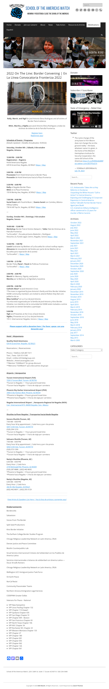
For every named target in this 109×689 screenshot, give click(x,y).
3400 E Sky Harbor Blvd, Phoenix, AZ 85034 (23, 393)
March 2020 (75, 284)
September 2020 (77, 271)
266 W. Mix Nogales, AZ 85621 (18, 487)
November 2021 (76, 240)
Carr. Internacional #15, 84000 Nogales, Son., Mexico (27, 405)
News (50, 25)
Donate (18, 25)
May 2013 (74, 338)
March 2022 (75, 238)
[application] (86, 120)
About (42, 25)
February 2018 (76, 327)
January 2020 (75, 289)
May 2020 (74, 279)
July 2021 (73, 245)
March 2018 (75, 325)
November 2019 (76, 294)
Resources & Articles (76, 25)
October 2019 (75, 297)
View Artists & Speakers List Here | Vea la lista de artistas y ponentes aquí (36, 499)
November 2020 (76, 266)
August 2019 (75, 299)
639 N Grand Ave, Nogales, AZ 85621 (21, 343)
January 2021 (75, 261)
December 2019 (76, 292)
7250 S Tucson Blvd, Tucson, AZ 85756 (22, 380)
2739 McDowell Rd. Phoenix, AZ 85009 (22, 467)
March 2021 (75, 256)
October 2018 (75, 315)
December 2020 (76, 263)
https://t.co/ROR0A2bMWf (93, 161)
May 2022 (74, 233)
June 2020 (74, 276)
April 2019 (74, 304)
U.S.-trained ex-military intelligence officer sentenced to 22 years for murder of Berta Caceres (84, 210)
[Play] (73, 126)
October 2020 (75, 269)
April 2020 (74, 281)
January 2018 (75, 330)
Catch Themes (78, 686)
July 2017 (73, 332)
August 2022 (75, 225)
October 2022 (75, 222)
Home (9, 25)
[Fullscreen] (100, 126)
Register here (37, 133)
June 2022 (74, 230)
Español (10, 30)
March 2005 (75, 340)
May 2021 (74, 251)
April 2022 (74, 235)
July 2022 (73, 228)
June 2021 (74, 248)
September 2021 (77, 243)
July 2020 (73, 274)
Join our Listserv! (30, 25)
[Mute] (96, 126)
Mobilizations (93, 25)
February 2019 (76, 309)
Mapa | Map (41, 207)
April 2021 (74, 253)
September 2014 (77, 335)
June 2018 (74, 320)
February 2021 (76, 258)
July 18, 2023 (80, 171)
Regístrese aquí (37, 135)
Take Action (60, 25)
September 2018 (77, 317)
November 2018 (76, 312)
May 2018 (74, 322)
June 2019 (74, 302)
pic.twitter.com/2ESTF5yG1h (86, 163)
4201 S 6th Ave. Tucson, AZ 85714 (20, 427)
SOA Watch (41, 686)
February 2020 (76, 286)
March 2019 (75, 307)
